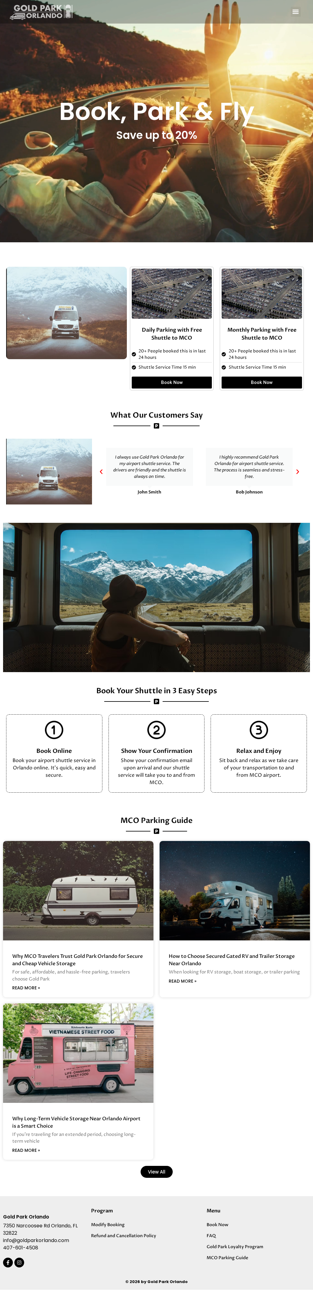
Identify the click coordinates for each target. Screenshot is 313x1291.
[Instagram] (19, 1262)
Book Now (217, 1225)
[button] (296, 12)
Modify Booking (108, 1225)
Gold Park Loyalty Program (235, 1247)
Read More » (26, 988)
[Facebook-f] (8, 1262)
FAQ (211, 1236)
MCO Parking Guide (227, 1258)
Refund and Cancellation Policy (123, 1236)
